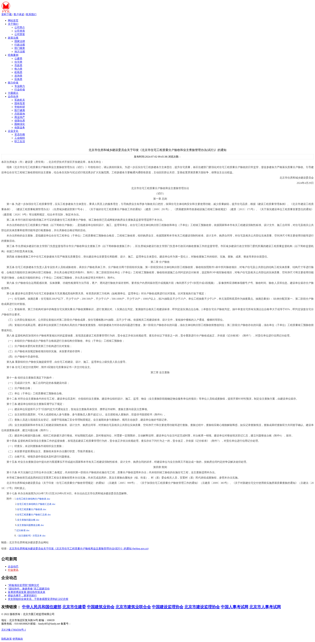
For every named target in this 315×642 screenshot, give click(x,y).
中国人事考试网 (234, 607)
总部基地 (19, 113)
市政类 (18, 65)
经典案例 (13, 55)
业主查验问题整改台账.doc (30, 525)
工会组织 (19, 137)
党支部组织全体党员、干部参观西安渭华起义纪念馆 (38, 599)
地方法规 (19, 51)
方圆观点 (13, 93)
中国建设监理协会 (167, 607)
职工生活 (19, 141)
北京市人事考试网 (265, 607)
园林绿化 (19, 124)
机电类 (18, 72)
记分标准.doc (23, 530)
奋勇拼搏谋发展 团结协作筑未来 (26, 592)
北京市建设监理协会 (202, 607)
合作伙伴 (13, 96)
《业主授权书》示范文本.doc (31, 535)
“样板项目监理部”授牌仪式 (23, 585)
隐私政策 (6, 638)
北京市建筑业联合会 (133, 607)
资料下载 (6, 14)
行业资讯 (13, 569)
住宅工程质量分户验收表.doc (31, 509)
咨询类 (18, 75)
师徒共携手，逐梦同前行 (22, 595)
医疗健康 (19, 110)
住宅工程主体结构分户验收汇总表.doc (36, 504)
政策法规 (13, 37)
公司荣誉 (19, 34)
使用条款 (17, 638)
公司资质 (19, 30)
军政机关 (19, 100)
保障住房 (19, 120)
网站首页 (13, 20)
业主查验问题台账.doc (28, 520)
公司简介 (19, 27)
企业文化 (13, 131)
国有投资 (19, 103)
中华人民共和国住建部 (41, 607)
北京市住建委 (74, 607)
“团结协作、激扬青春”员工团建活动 (29, 588)
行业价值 (19, 89)
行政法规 (19, 44)
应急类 (18, 79)
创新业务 (19, 127)
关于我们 (13, 24)
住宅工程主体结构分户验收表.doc (33, 499)
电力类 (18, 68)
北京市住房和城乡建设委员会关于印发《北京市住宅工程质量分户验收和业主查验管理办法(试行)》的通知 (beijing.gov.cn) (78, 548)
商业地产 (19, 117)
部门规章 (19, 48)
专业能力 (19, 86)
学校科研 (19, 106)
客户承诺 (19, 14)
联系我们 (31, 14)
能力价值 (13, 82)
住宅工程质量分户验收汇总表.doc (34, 514)
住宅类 (18, 62)
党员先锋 (19, 134)
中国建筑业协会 (101, 607)
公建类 (18, 58)
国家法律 (19, 41)
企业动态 (13, 566)
